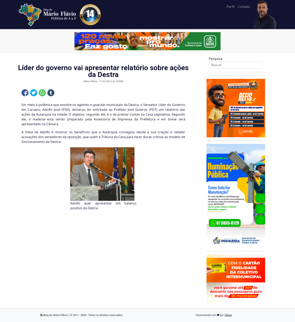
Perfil (231, 6)
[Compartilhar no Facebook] (24, 92)
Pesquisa (215, 58)
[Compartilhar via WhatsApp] (42, 92)
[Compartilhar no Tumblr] (50, 92)
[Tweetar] (33, 92)
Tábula (228, 315)
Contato (244, 6)
